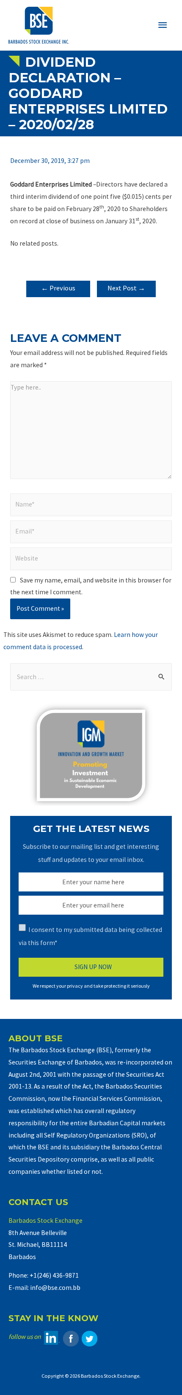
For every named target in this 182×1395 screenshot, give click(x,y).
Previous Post (58, 290)
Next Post (126, 288)
